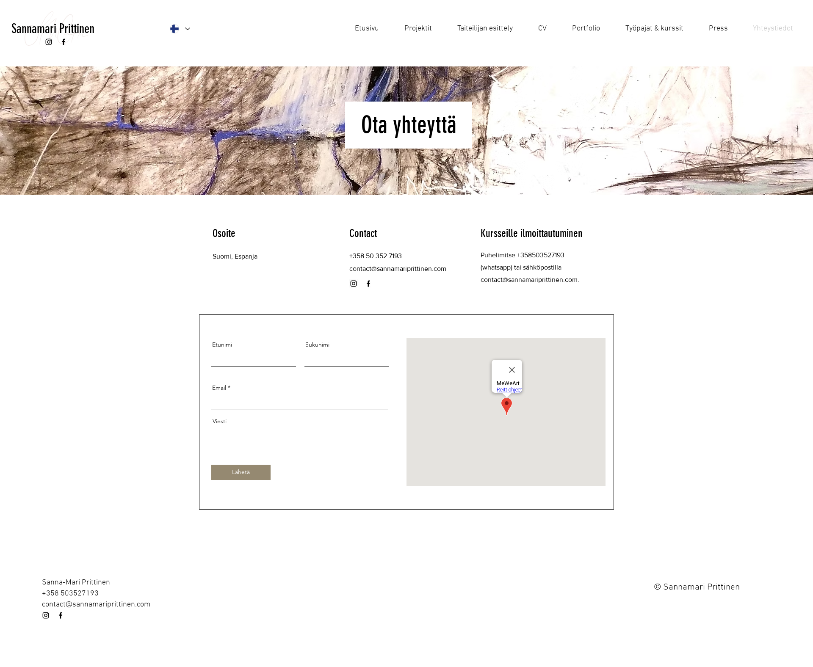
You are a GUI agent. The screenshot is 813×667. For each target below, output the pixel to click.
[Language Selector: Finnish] (179, 29)
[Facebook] (63, 42)
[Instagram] (48, 42)
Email (219, 388)
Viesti (220, 421)
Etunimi (222, 344)
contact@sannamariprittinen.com (529, 279)
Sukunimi (317, 344)
